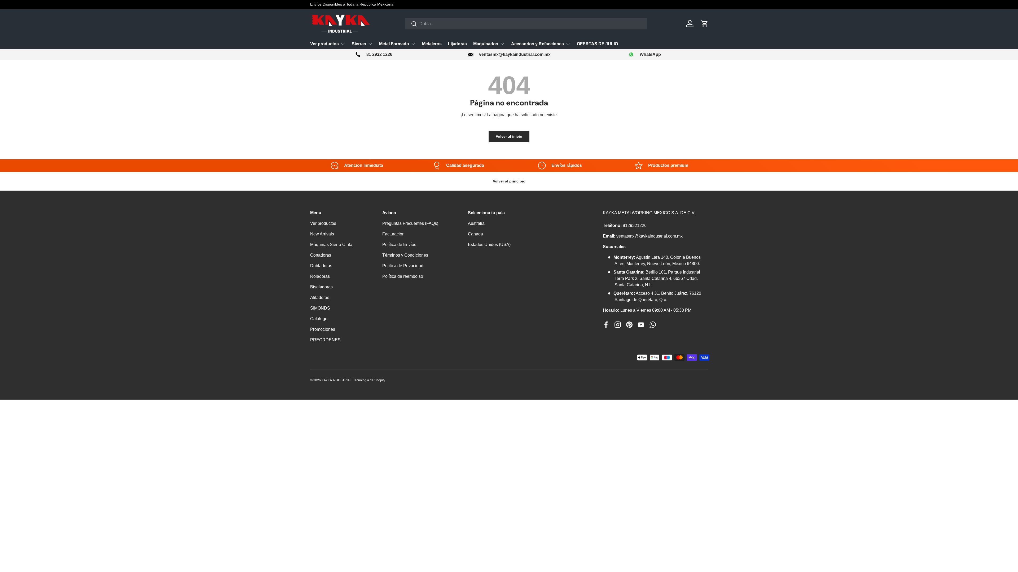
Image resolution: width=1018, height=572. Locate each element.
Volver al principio (509, 181)
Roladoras (320, 276)
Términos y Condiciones (405, 255)
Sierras (359, 44)
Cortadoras (320, 255)
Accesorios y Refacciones (537, 44)
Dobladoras (321, 265)
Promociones (322, 329)
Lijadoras (457, 44)
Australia (476, 223)
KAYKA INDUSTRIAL (337, 380)
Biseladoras (321, 287)
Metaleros (432, 44)
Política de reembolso (402, 276)
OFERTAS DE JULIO (597, 44)
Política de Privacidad (402, 265)
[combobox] (526, 23)
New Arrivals (322, 234)
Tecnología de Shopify (369, 380)
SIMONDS (320, 308)
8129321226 (635, 225)
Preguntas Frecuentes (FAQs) (410, 223)
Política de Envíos (399, 244)
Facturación (393, 234)
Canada (475, 234)
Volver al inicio (509, 136)
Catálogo (318, 318)
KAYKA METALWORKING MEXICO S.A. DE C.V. (649, 213)
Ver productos (324, 44)
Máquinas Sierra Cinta (331, 244)
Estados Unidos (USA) (489, 244)
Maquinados (485, 44)
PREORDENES (325, 340)
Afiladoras (319, 297)
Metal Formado (394, 44)
